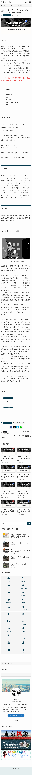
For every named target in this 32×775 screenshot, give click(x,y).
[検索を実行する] (29, 523)
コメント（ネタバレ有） (12, 102)
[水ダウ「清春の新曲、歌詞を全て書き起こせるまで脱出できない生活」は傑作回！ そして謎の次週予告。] (6, 535)
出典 (6, 105)
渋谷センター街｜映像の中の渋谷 (20, 557)
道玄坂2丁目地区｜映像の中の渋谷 (20, 543)
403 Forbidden (7, 411)
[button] (11, 427)
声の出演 (8, 100)
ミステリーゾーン (7, 15)
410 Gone (5, 401)
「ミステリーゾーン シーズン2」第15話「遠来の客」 (20, 550)
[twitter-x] (15, 720)
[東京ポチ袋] (6, 2)
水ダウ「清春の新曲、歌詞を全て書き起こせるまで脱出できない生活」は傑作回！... (20, 536)
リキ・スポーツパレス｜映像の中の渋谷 (20, 564)
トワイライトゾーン (19, 422)
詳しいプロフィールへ (16, 715)
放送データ (8, 94)
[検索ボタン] (26, 2)
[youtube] (16, 720)
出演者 (7, 97)
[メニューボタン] (30, 2)
